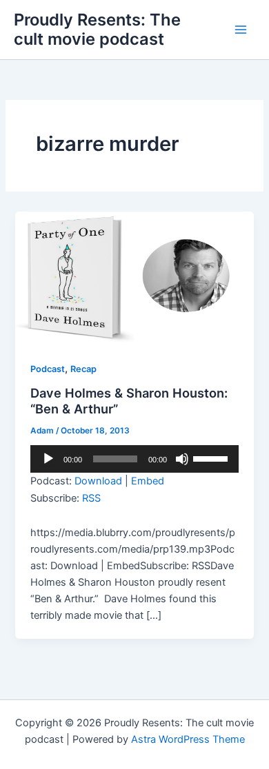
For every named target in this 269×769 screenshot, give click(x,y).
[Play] (48, 459)
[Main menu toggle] (240, 29)
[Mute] (182, 459)
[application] (134, 459)
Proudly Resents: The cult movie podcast (97, 29)
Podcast (47, 369)
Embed (147, 481)
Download (98, 481)
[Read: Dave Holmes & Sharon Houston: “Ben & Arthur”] (134, 277)
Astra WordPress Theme (188, 739)
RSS (91, 498)
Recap (83, 369)
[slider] (212, 457)
